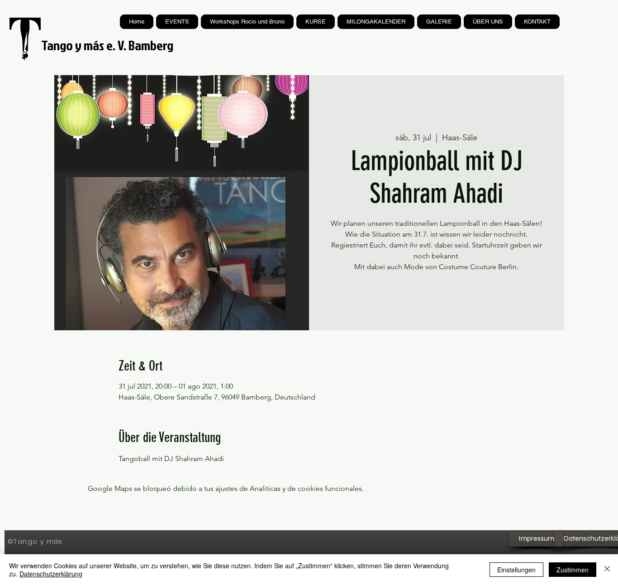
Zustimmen (572, 569)
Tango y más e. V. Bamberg (107, 45)
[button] (315, 21)
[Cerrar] (607, 569)
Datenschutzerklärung (50, 573)
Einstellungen (516, 569)
